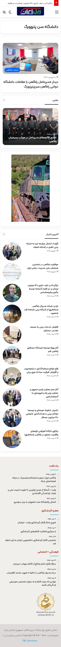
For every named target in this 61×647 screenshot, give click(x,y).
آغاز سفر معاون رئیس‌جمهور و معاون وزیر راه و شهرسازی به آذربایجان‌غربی (44, 393)
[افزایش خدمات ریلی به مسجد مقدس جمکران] (12, 334)
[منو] (56, 13)
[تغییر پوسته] (10, 13)
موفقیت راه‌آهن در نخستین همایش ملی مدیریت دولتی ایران (42, 266)
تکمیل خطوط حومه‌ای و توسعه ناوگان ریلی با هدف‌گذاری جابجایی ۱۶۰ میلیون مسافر (42, 414)
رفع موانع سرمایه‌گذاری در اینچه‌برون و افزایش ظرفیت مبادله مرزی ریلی (41, 370)
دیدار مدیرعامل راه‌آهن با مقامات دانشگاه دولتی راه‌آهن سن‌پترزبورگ (30, 84)
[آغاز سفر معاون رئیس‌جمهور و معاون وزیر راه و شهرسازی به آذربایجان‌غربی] (12, 397)
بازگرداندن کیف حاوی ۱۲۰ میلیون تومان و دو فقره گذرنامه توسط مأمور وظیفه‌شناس (43, 289)
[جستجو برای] (4, 13)
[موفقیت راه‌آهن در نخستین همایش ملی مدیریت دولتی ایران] (12, 272)
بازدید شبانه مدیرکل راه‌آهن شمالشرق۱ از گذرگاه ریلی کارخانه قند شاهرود (41, 309)
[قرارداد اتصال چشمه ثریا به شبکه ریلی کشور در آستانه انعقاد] (12, 251)
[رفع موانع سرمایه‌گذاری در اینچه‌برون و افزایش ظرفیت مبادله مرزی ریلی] (12, 376)
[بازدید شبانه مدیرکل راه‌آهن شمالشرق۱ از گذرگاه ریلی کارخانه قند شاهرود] (12, 314)
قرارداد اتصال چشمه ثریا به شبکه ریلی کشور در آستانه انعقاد (42, 245)
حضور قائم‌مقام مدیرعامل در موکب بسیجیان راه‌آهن (33, 139)
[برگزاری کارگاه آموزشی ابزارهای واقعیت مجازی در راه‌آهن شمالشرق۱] (12, 439)
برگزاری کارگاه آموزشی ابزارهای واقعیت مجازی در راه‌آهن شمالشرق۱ (41, 432)
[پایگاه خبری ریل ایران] (30, 12)
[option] (30, 126)
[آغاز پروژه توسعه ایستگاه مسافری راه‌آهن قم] (12, 355)
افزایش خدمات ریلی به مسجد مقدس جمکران (44, 328)
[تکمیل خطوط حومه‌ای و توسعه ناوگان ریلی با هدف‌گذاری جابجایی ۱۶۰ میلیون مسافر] (12, 418)
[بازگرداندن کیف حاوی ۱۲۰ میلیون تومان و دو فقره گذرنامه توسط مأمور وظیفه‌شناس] (12, 293)
